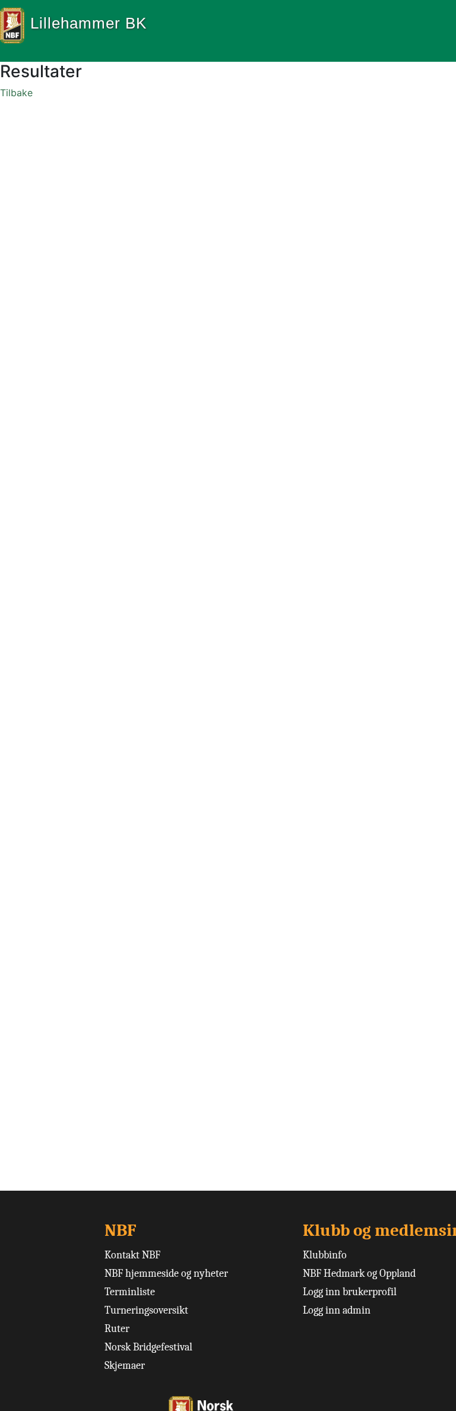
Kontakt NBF (132, 1255)
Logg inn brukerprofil (350, 1292)
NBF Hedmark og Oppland (359, 1273)
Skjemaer (124, 1365)
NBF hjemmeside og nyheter (166, 1273)
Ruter (116, 1329)
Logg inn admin (336, 1310)
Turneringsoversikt (146, 1310)
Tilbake (16, 93)
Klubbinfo (325, 1255)
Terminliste (129, 1292)
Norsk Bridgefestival (148, 1347)
